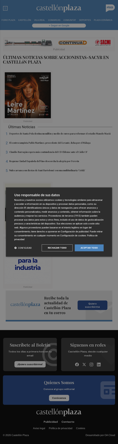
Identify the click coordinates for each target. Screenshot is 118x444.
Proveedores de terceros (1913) (64, 215)
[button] (23, 248)
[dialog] (59, 222)
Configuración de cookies (73, 235)
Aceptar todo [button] (89, 247)
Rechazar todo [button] (57, 247)
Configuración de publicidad (75, 231)
